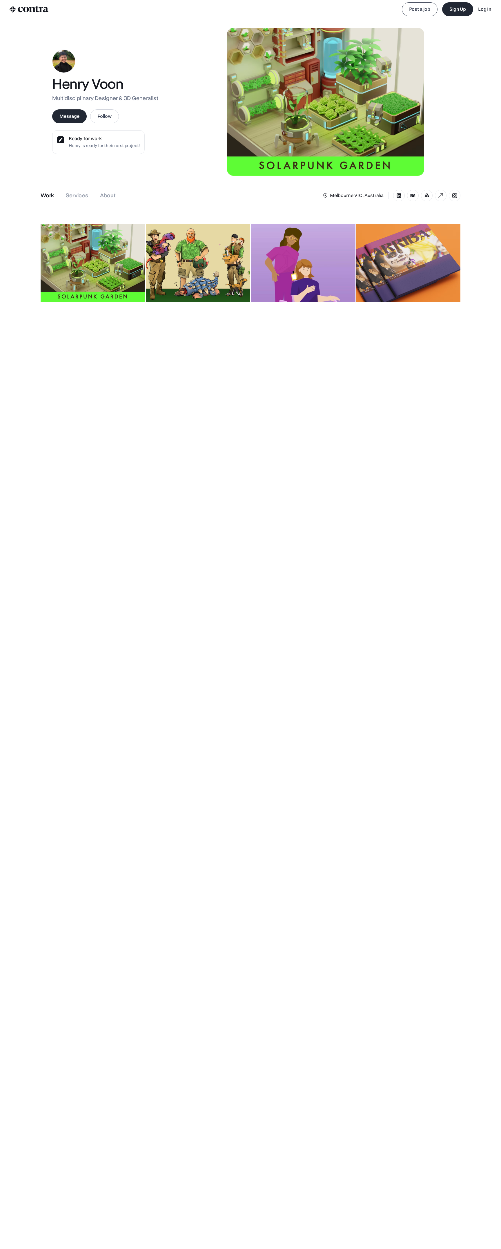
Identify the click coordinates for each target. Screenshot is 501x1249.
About (108, 195)
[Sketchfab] (441, 195)
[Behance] (413, 195)
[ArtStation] (427, 195)
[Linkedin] (399, 195)
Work (47, 195)
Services (77, 195)
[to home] (29, 9)
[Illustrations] (455, 195)
